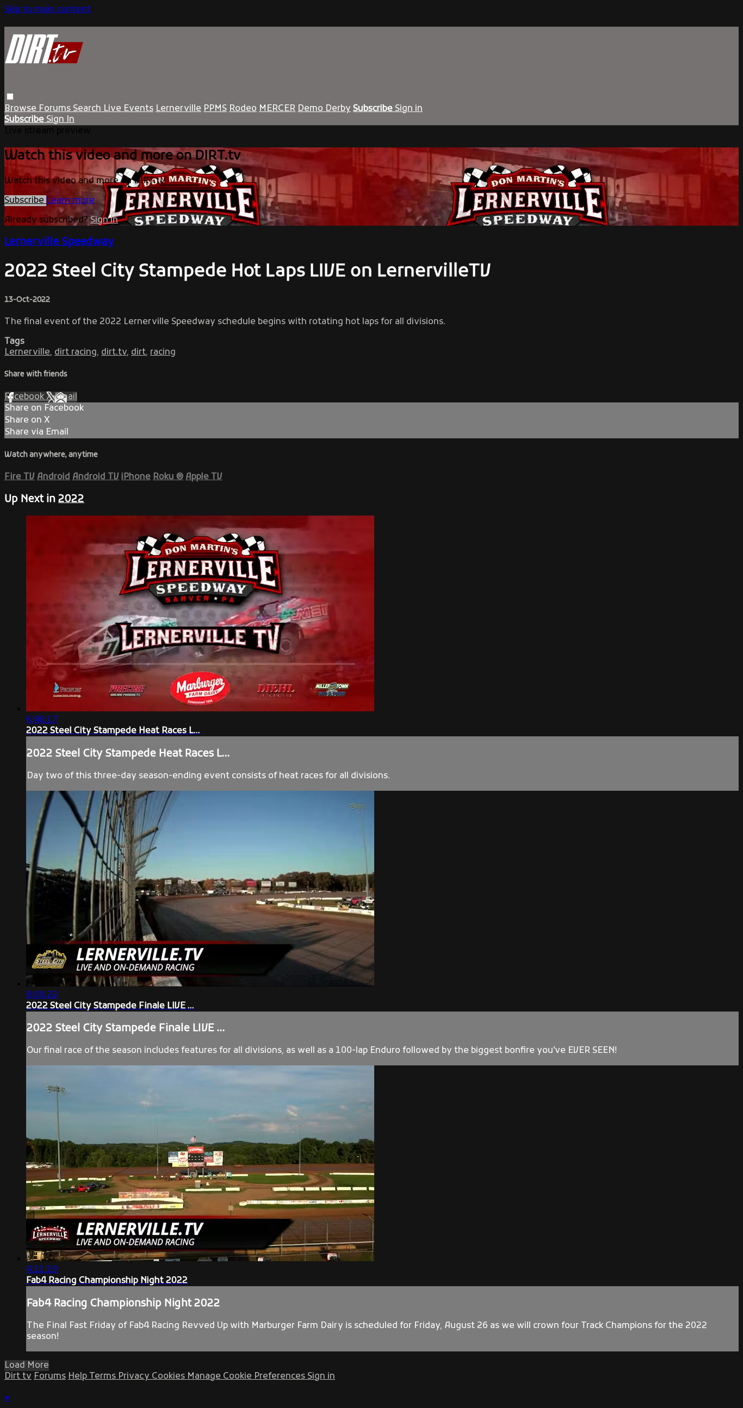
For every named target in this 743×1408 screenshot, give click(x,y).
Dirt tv (18, 1376)
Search (88, 108)
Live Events (128, 108)
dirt (138, 352)
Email (65, 397)
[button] (10, 96)
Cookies (169, 1376)
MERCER (277, 108)
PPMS (215, 108)
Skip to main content (47, 9)
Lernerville (178, 108)
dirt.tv (114, 352)
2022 (71, 499)
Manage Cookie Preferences (247, 1376)
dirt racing (75, 352)
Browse (21, 108)
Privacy (135, 1376)
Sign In (60, 119)
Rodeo (243, 108)
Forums (56, 108)
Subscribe (25, 200)
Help (78, 1376)
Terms (103, 1376)
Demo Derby (324, 108)
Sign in (409, 108)
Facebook (25, 397)
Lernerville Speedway (59, 242)
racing (163, 352)
